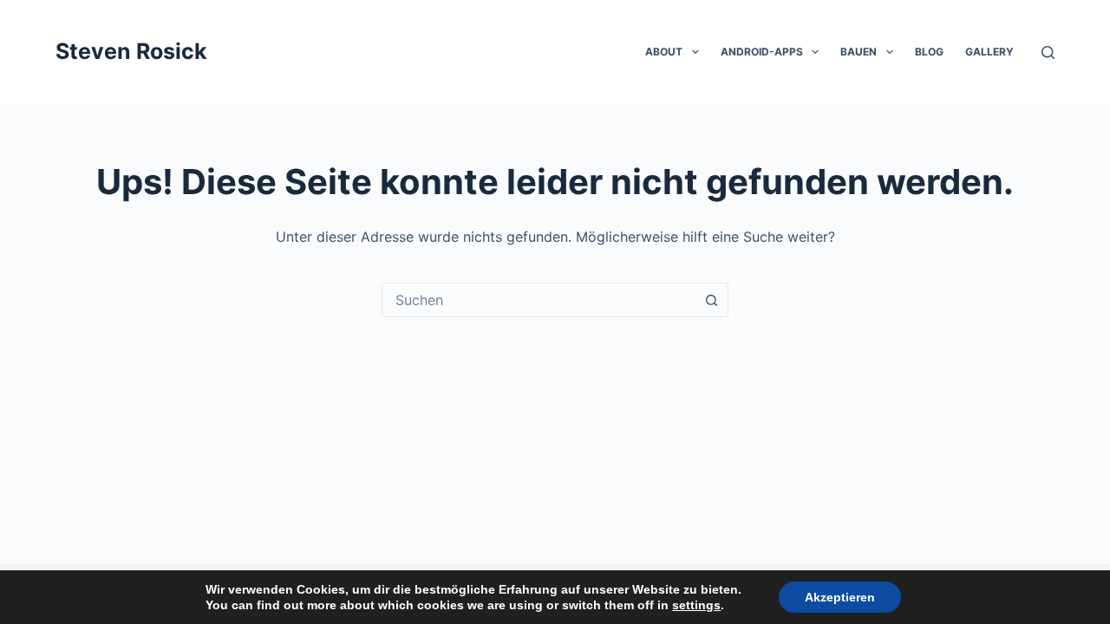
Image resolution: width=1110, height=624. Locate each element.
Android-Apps (762, 51)
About (663, 51)
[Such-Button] (711, 299)
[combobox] (538, 300)
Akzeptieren (840, 597)
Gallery (989, 51)
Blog (929, 51)
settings (696, 605)
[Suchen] (1047, 52)
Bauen (858, 51)
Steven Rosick (131, 51)
